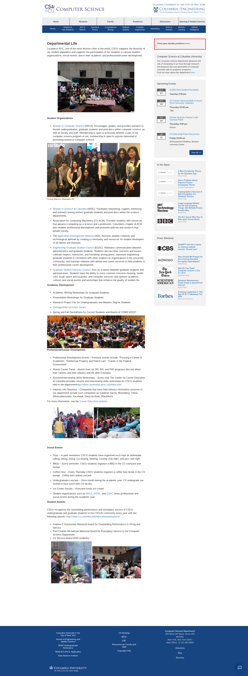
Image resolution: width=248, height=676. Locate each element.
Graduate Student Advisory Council (71, 269)
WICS (89, 493)
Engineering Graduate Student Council (73, 247)
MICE (124, 637)
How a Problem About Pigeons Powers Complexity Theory (187, 182)
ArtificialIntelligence (194, 28)
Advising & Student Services (192, 22)
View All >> (196, 152)
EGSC (97, 493)
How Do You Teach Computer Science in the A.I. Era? (189, 270)
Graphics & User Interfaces (68, 28)
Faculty (110, 22)
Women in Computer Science (68, 126)
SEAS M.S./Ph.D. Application (68, 652)
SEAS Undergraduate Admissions (68, 646)
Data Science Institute (68, 655)
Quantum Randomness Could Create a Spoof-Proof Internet (190, 282)
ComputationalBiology (110, 28)
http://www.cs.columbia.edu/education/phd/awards (93, 516)
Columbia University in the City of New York (179, 4)
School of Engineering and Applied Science (68, 640)
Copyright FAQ (124, 651)
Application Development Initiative (75, 236)
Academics (138, 22)
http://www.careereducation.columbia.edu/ (99, 384)
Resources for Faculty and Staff (124, 645)
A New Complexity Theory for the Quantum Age (189, 172)
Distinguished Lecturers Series (69, 307)
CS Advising (124, 633)
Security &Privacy (95, 28)
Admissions (165, 22)
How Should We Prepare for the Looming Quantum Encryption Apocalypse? (190, 259)
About (56, 22)
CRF (124, 640)
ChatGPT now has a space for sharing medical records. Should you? (189, 246)
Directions (180, 648)
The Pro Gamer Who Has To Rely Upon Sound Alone (190, 218)
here (187, 43)
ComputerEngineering (140, 28)
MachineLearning (181, 28)
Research (83, 22)
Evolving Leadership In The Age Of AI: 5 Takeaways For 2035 (190, 294)
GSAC (109, 493)
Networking (155, 29)
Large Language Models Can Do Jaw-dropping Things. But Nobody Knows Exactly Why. (190, 206)
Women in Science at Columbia (69, 209)
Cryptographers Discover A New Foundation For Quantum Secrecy (190, 194)
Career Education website (93, 401)
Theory (52, 29)
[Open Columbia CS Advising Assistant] (239, 667)
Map (180, 653)
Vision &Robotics (169, 28)
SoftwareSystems (125, 28)
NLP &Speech (82, 28)
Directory (180, 657)
